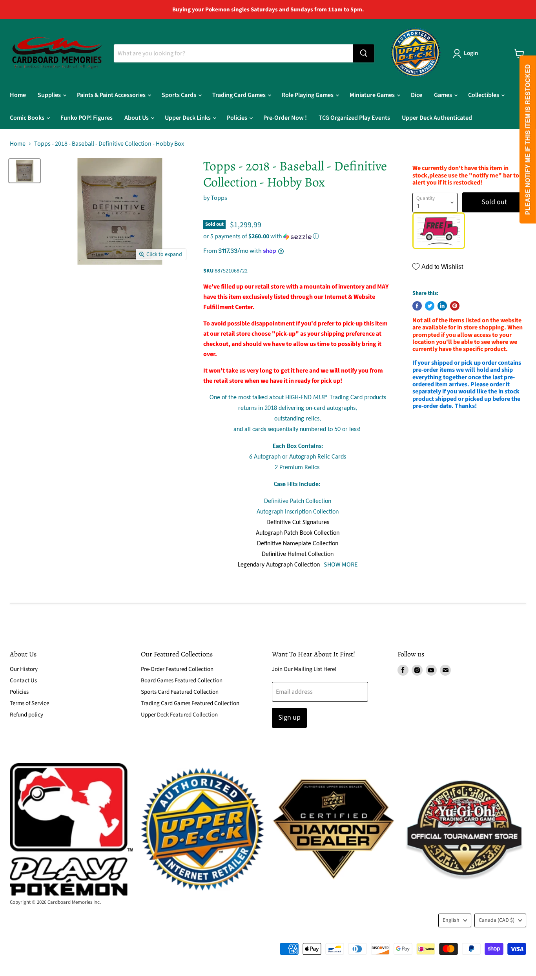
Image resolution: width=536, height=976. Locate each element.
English (451, 920)
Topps (219, 198)
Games (443, 95)
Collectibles (484, 95)
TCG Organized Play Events (354, 117)
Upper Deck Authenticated (437, 117)
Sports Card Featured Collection (180, 692)
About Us (137, 117)
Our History (24, 669)
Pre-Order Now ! (285, 117)
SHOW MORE (340, 564)
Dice (416, 95)
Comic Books (28, 117)
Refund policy (26, 715)
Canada (496, 920)
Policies (237, 117)
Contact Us (23, 680)
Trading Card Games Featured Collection (190, 703)
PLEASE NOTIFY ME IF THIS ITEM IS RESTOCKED (527, 139)
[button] (297, 236)
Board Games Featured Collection (181, 680)
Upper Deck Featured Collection (179, 715)
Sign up (289, 717)
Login (471, 53)
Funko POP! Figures (86, 117)
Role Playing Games (308, 95)
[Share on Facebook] (417, 306)
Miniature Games (373, 95)
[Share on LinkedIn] (442, 306)
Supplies (50, 95)
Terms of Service (29, 703)
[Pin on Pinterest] (454, 306)
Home (18, 95)
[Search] (363, 53)
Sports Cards (179, 95)
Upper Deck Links (188, 117)
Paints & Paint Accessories (112, 95)
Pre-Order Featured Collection (177, 669)
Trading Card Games (239, 95)
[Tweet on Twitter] (429, 306)
